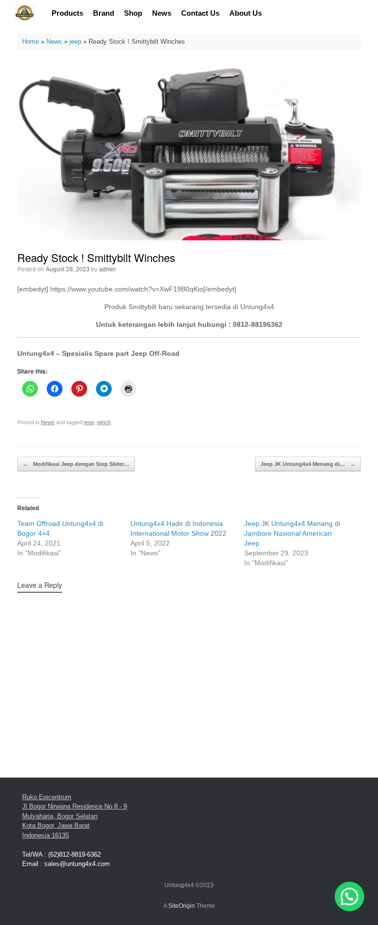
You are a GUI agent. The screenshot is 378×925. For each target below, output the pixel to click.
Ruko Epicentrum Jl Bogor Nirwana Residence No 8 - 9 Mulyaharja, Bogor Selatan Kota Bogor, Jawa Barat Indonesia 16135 (74, 816)
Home (30, 41)
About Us (245, 13)
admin (107, 269)
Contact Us (200, 13)
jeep (75, 41)
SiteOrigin (181, 906)
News (161, 13)
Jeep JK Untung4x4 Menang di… (307, 464)
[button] (349, 896)
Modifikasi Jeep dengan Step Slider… (76, 464)
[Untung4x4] (24, 13)
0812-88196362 (258, 324)
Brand (103, 13)
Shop (133, 13)
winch (104, 422)
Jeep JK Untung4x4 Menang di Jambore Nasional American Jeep (292, 533)
